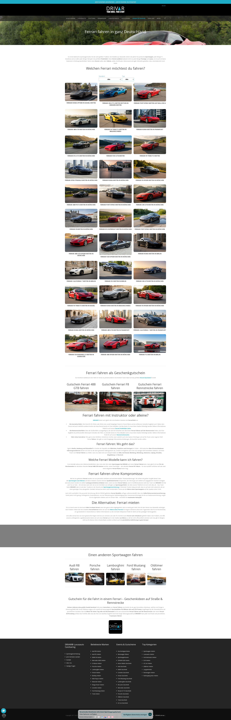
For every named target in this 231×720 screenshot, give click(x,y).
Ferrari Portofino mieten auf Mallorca (150, 103)
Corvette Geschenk (123, 672)
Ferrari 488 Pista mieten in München (81, 205)
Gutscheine (126, 18)
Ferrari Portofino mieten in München (115, 205)
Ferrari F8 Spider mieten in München (150, 180)
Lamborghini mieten (98, 669)
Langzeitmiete (114, 18)
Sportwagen (70, 18)
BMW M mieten (96, 657)
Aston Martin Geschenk (124, 663)
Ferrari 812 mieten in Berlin (115, 281)
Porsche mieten (96, 666)
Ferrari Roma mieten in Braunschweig (115, 306)
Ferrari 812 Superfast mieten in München (115, 229)
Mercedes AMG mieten (98, 660)
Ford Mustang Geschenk (125, 678)
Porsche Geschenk (123, 694)
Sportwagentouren (123, 657)
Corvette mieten (97, 688)
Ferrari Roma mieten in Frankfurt (149, 129)
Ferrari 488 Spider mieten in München (115, 355)
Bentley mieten (96, 675)
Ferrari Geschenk (123, 675)
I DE (165, 5)
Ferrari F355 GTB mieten (115, 156)
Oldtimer (91, 18)
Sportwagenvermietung (73, 654)
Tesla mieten (96, 694)
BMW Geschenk (122, 669)
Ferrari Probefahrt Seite (123, 428)
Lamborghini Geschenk (124, 682)
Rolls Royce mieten (97, 678)
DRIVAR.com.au (159, 715)
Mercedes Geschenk (124, 688)
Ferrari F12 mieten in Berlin (149, 355)
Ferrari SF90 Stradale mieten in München (81, 180)
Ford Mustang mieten (98, 691)
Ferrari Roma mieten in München (115, 180)
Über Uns (151, 18)
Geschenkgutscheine (124, 651)
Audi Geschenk (122, 666)
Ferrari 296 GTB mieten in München (150, 205)
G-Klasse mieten (97, 663)
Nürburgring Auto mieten (150, 675)
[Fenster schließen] (150, 714)
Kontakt (68, 660)
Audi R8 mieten (96, 651)
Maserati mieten (97, 682)
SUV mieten (146, 660)
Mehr (159, 18)
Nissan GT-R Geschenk (124, 691)
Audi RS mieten (96, 654)
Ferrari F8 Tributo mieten (150, 156)
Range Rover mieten (98, 685)
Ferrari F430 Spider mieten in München (115, 257)
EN (162, 5)
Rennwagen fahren (123, 654)
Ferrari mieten (96, 672)
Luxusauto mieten (148, 654)
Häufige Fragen (70, 666)
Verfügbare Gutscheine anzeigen (135, 714)
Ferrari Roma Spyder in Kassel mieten (81, 103)
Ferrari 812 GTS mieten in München (81, 156)
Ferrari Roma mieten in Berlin (150, 254)
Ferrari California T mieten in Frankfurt (150, 330)
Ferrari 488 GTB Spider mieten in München (81, 255)
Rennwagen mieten (149, 672)
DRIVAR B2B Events (123, 660)
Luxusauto (82, 18)
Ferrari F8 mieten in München (81, 229)
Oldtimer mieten (148, 666)
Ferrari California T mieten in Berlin (81, 281)
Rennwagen (102, 18)
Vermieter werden (138, 18)
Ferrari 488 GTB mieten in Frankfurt (115, 330)
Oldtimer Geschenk (123, 697)
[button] (4, 716)
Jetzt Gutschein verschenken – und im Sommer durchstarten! (115, 2)
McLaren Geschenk (123, 685)
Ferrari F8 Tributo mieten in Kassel (81, 306)
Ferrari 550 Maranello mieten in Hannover (81, 355)
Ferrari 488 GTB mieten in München (81, 129)
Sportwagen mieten (149, 651)
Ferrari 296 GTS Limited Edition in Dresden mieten (115, 104)
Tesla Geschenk (122, 700)
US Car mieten (147, 663)
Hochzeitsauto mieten (149, 657)
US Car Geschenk (123, 703)
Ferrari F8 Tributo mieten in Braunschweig (115, 130)
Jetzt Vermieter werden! (73, 657)
